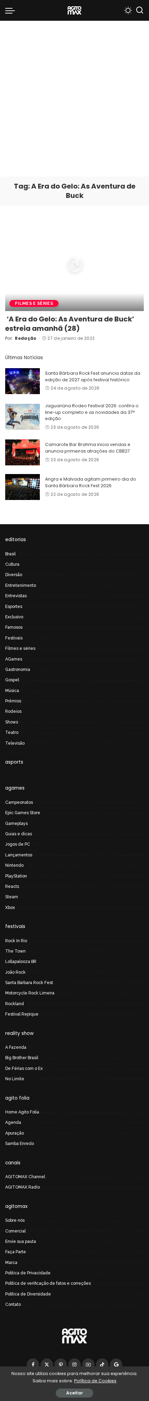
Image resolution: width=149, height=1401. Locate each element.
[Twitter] (47, 1364)
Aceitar (74, 1393)
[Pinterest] (60, 1364)
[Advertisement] (74, 98)
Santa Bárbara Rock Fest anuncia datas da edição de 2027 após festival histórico (92, 376)
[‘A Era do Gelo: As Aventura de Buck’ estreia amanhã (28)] (74, 264)
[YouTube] (88, 1364)
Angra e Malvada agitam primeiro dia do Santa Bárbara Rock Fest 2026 (90, 482)
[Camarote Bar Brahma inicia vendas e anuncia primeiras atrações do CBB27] (22, 452)
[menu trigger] (11, 10)
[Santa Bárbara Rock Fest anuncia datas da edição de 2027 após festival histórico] (22, 381)
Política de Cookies (95, 1381)
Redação (25, 338)
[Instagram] (74, 1364)
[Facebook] (33, 1364)
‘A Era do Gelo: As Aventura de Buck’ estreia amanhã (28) (69, 323)
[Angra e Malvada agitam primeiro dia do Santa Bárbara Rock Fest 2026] (22, 487)
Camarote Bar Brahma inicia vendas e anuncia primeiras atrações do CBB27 (87, 448)
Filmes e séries (34, 303)
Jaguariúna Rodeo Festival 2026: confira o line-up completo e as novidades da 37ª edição (92, 412)
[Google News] (116, 1364)
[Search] (139, 10)
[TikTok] (102, 1364)
